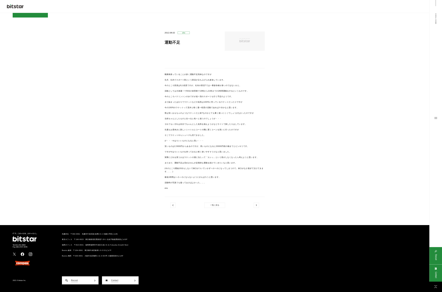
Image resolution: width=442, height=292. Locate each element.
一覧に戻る (214, 205)
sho (183, 33)
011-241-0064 (20, 245)
